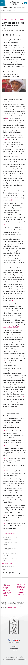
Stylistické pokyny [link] (12, 607)
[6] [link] (13, 301)
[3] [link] (12, 200)
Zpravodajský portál (6, 7)
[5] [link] (4, 265)
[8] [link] (4, 361)
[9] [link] (23, 396)
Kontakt (14, 10)
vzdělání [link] (6, 140)
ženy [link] (6, 118)
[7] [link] (18, 327)
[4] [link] (4, 224)
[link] (11, 538)
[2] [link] (10, 187)
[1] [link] (18, 156)
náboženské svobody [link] (9, 327)
